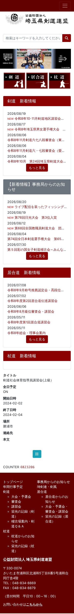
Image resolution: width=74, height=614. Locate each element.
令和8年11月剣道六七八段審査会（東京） (37, 140)
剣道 (6, 492)
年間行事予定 (13, 487)
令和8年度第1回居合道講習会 (28, 322)
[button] (5, 59)
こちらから (34, 604)
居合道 (42, 492)
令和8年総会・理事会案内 (26, 333)
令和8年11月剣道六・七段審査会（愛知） (37, 151)
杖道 (6, 531)
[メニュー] (65, 6)
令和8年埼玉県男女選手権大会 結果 (41, 129)
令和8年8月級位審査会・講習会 (30, 311)
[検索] (66, 38)
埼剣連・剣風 (47, 487)
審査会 (16, 501)
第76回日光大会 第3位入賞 (35, 217)
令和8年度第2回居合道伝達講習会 (32, 301)
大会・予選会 (21, 496)
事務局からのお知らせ (53, 482)
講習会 (16, 506)
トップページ (13, 482)
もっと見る (37, 168)
